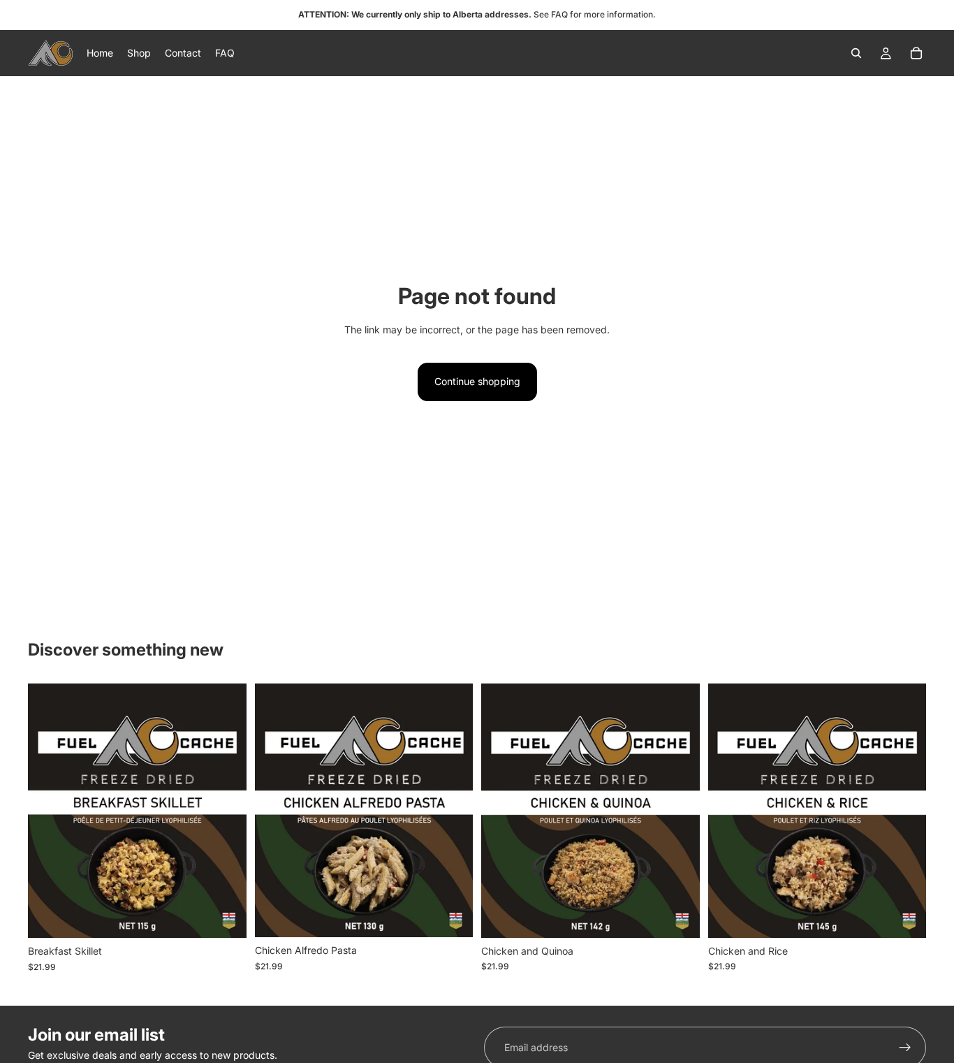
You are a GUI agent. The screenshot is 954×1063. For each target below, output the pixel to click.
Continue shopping (477, 381)
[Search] (856, 53)
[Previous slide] (49, 810)
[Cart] (916, 53)
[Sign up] (905, 1047)
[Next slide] (226, 810)
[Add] (224, 917)
